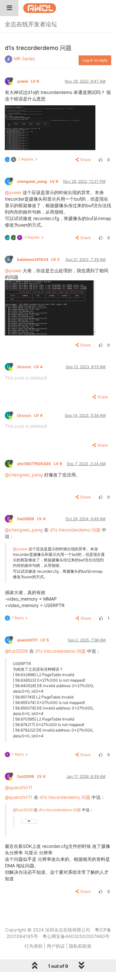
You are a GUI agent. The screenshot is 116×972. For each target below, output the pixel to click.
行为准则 (33, 946)
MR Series (24, 58)
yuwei (28, 81)
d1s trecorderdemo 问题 (75, 530)
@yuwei (13, 192)
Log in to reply (95, 60)
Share (85, 159)
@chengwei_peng (24, 474)
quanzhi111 (33, 640)
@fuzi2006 (16, 651)
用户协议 (56, 946)
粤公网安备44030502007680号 (76, 936)
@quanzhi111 (19, 787)
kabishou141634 (38, 259)
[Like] (100, 160)
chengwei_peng (37, 181)
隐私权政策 (80, 946)
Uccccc (30, 366)
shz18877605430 (39, 463)
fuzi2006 (31, 518)
